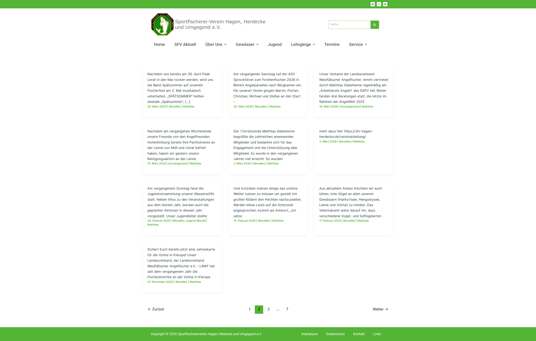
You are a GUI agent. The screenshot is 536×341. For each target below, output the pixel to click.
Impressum (309, 334)
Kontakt (359, 334)
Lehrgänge (301, 44)
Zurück (156, 309)
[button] (215, 44)
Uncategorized (349, 106)
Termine (332, 44)
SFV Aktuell (185, 44)
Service (356, 44)
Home (159, 44)
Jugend (275, 44)
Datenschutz (335, 334)
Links (377, 334)
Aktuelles (175, 106)
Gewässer (245, 44)
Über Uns (213, 44)
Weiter (380, 309)
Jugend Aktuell (195, 220)
